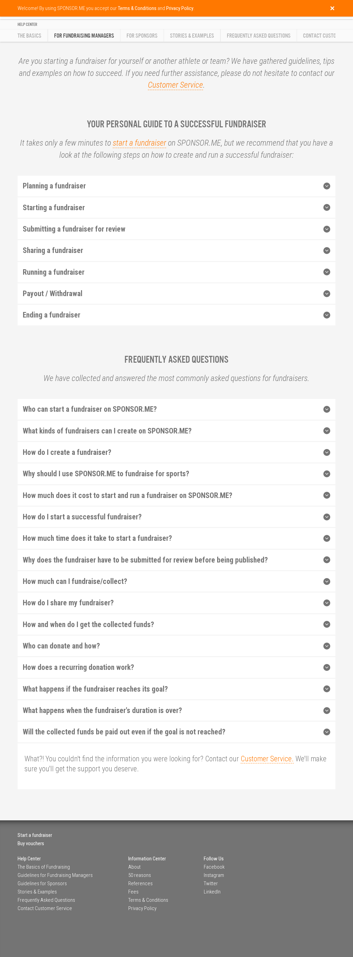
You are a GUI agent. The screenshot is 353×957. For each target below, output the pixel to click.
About (134, 867)
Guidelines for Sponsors (42, 883)
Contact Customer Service (45, 908)
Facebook (214, 867)
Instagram (214, 875)
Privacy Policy (142, 908)
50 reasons (139, 875)
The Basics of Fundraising (44, 867)
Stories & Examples (192, 35)
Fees (133, 892)
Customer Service (175, 85)
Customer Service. (267, 758)
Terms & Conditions (148, 900)
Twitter (211, 883)
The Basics (29, 35)
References (140, 883)
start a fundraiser (139, 143)
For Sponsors (142, 35)
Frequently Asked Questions (259, 35)
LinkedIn (212, 892)
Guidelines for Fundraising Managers (55, 875)
